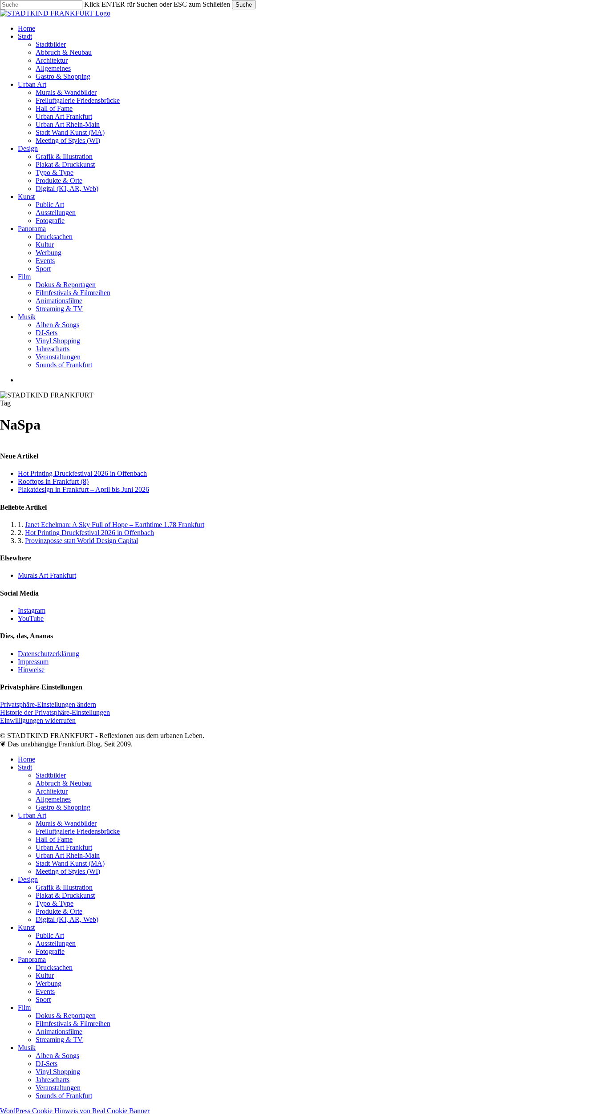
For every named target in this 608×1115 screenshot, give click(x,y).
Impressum (33, 661)
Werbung (48, 983)
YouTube (31, 618)
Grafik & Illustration (64, 887)
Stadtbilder (51, 775)
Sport (43, 999)
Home (26, 759)
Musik (27, 1047)
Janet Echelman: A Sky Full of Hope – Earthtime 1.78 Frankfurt (114, 524)
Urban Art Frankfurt (64, 847)
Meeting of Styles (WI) (68, 871)
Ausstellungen (56, 943)
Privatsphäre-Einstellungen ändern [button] (48, 704)
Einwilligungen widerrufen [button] (38, 720)
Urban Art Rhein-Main (68, 855)
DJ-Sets (46, 1063)
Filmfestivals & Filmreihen (73, 1023)
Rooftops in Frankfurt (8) (53, 481)
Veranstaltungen (58, 1087)
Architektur (52, 791)
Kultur (45, 975)
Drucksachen (54, 967)
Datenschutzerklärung (48, 653)
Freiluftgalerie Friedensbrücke (78, 831)
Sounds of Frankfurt (64, 1095)
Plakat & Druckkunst (65, 895)
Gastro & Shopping (63, 807)
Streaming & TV (59, 1039)
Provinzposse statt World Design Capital (81, 540)
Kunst (26, 927)
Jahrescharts (52, 1079)
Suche (243, 4)
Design (28, 879)
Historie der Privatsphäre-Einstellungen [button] (55, 712)
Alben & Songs (57, 1055)
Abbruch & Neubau (64, 783)
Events (45, 991)
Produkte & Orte (59, 911)
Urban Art (32, 815)
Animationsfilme (59, 1031)
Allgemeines (53, 799)
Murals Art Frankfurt (47, 575)
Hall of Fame (54, 839)
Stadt (25, 767)
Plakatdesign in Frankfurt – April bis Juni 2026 (83, 489)
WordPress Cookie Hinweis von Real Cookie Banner (75, 1111)
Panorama (32, 959)
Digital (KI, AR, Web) (67, 919)
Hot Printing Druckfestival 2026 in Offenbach (82, 473)
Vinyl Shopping (58, 1071)
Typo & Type (54, 903)
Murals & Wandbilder (66, 823)
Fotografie (50, 951)
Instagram (31, 610)
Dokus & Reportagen (66, 1015)
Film (24, 1007)
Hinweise (31, 669)
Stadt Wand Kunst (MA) (70, 863)
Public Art (50, 935)
